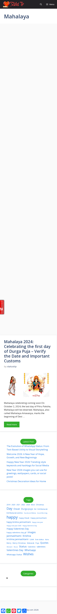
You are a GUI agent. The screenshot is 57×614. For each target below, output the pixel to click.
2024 (28, 504)
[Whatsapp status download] (13, 4)
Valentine (32, 547)
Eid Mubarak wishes (15, 513)
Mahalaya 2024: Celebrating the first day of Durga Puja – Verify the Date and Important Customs (27, 351)
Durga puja (27, 508)
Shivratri (9, 547)
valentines (41, 546)
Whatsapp (30, 550)
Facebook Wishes (30, 513)
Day (9, 508)
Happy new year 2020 (14, 526)
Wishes (28, 554)
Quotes (44, 542)
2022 (23, 504)
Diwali (17, 508)
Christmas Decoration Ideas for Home (26, 481)
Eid (35, 509)
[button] (41, 4)
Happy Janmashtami (38, 518)
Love (32, 539)
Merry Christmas (19, 543)
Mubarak (30, 543)
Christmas (40, 504)
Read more (12, 424)
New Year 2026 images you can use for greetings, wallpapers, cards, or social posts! (27, 473)
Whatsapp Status (14, 554)
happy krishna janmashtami (19, 522)
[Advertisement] (28, 150)
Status (23, 546)
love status (39, 539)
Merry (9, 543)
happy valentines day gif (16, 532)
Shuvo (16, 547)
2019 (8, 504)
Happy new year (37, 522)
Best (33, 504)
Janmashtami (14, 535)
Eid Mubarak (43, 509)
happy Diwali (24, 518)
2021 (18, 504)
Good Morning (42, 513)
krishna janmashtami (17, 539)
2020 (13, 504)
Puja (37, 543)
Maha (47, 539)
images (32, 532)
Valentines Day (15, 550)
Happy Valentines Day (18, 528)
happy (12, 517)
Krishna (27, 535)
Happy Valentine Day (30, 526)
